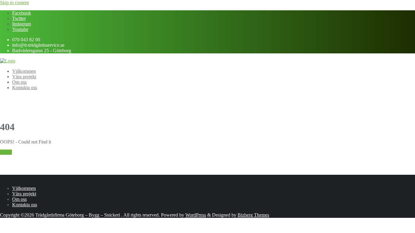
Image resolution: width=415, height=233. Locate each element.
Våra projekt (24, 193)
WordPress (195, 215)
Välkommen (24, 188)
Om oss (19, 199)
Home (6, 152)
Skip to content (14, 2)
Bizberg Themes (253, 215)
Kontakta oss (24, 204)
